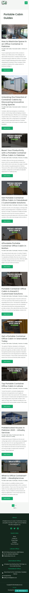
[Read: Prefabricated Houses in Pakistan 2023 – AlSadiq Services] (14, 418)
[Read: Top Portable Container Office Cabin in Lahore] (14, 373)
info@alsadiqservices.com (9, 556)
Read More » (7, 70)
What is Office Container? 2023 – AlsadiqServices (14, 477)
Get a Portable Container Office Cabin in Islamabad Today (14, 338)
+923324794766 (7, 575)
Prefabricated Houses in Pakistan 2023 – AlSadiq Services (13, 430)
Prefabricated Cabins (17, 435)
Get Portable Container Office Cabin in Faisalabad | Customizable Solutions (14, 200)
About (14, 536)
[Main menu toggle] (26, 2)
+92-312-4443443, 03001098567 (11, 554)
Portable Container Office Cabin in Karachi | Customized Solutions (14, 291)
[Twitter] (14, 528)
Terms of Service (14, 544)
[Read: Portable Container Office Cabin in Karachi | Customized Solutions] (14, 278)
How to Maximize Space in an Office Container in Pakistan (14, 44)
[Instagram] (18, 528)
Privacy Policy (14, 540)
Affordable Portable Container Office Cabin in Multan (14, 246)
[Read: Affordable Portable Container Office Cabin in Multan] (14, 233)
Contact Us (14, 538)
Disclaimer (14, 542)
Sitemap (14, 587)
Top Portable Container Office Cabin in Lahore (13, 384)
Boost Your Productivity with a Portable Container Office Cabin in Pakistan (14, 153)
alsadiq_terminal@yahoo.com (10, 577)
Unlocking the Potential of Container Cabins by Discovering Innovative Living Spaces (14, 101)
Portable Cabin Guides (7, 48)
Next (15, 508)
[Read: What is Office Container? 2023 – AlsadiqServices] (14, 466)
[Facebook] (11, 528)
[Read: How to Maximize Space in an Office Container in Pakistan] (14, 31)
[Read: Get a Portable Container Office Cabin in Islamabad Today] (14, 326)
